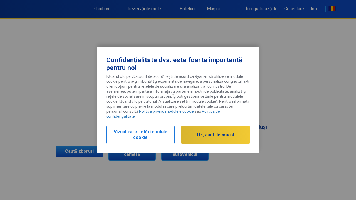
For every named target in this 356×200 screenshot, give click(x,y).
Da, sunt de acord (215, 134)
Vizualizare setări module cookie (140, 134)
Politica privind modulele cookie (166, 111)
